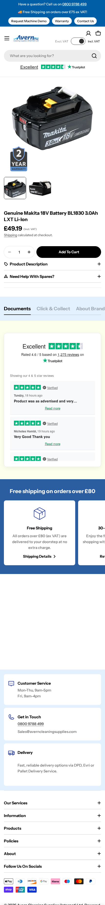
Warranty (62, 21)
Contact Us (85, 21)
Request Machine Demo (29, 21)
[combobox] (52, 56)
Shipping (10, 235)
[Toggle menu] (7, 38)
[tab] (17, 310)
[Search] (94, 56)
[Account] (88, 33)
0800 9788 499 (74, 4)
